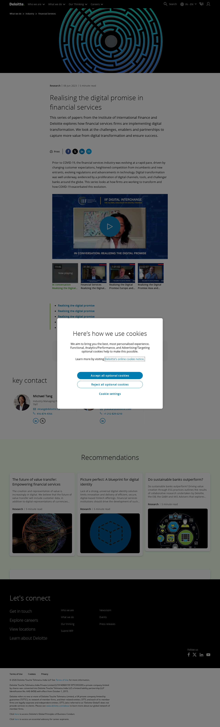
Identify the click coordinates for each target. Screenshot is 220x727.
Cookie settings (110, 394)
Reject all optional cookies (110, 384)
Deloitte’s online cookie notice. (124, 359)
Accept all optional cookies (110, 375)
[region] (110, 363)
